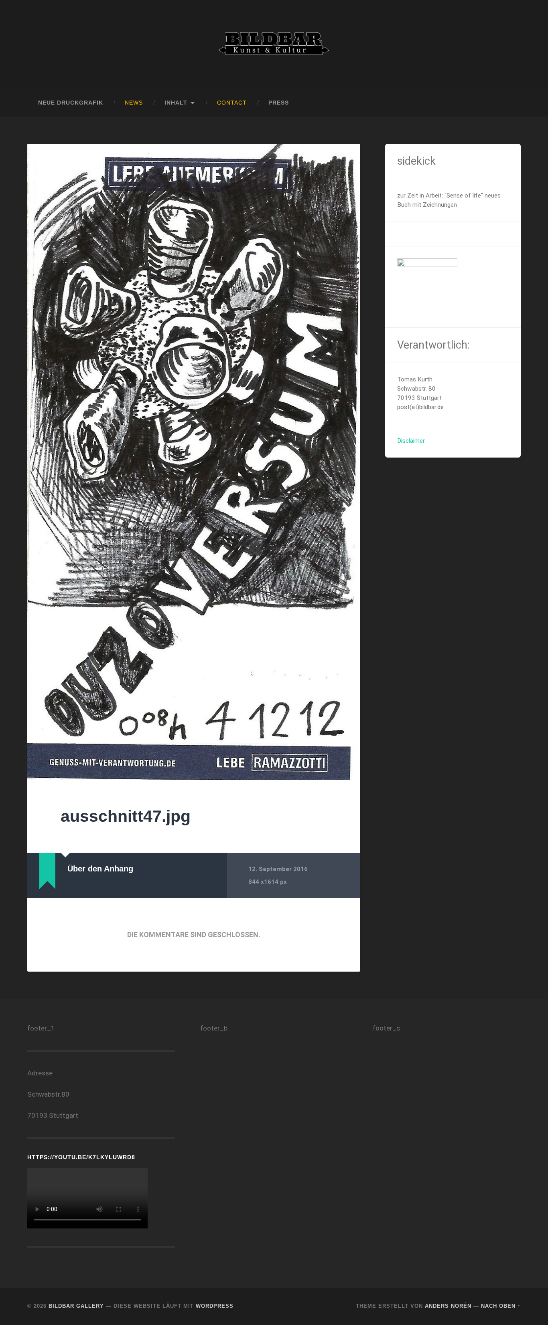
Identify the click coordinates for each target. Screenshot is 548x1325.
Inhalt (175, 103)
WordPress (214, 1306)
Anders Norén (448, 1306)
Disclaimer (411, 440)
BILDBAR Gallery (76, 1306)
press (278, 103)
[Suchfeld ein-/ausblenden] (507, 103)
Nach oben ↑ (501, 1306)
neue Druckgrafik (70, 103)
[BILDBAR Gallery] (274, 44)
